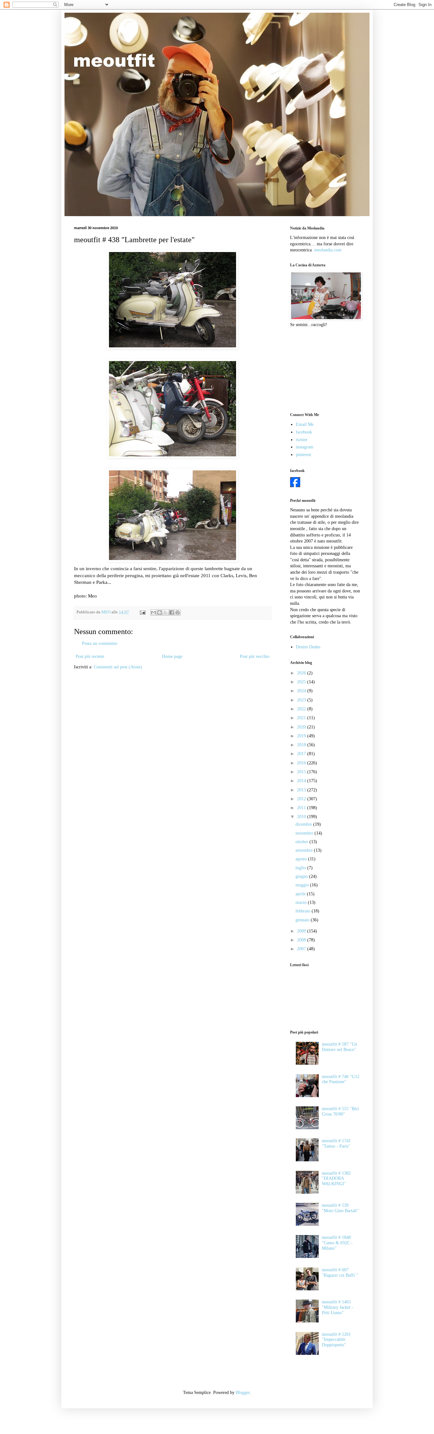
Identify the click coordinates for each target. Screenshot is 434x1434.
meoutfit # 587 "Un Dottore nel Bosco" (339, 1047)
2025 (302, 681)
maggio (302, 885)
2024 (302, 690)
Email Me (305, 424)
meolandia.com (328, 250)
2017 (302, 753)
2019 (302, 736)
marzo (301, 902)
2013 (302, 790)
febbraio (303, 911)
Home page (172, 656)
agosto (301, 859)
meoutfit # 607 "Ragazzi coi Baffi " (340, 1272)
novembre (305, 833)
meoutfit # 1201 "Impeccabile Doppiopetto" (336, 1340)
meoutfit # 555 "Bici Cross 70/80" (340, 1111)
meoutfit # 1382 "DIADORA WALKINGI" (336, 1178)
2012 (302, 798)
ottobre (302, 841)
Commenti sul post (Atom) (118, 667)
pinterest (303, 454)
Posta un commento (99, 643)
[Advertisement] (322, 369)
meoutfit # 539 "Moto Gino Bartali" (340, 1208)
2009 (302, 931)
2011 (302, 807)
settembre (304, 850)
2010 (302, 816)
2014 (302, 780)
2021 (302, 717)
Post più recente (90, 656)
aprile (301, 893)
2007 (302, 948)
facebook (304, 432)
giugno (302, 876)
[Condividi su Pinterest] (177, 612)
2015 (302, 771)
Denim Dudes (308, 647)
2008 (302, 940)
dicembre (304, 824)
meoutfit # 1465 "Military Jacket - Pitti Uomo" (337, 1307)
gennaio (303, 920)
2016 (302, 763)
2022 (302, 709)
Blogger (243, 1392)
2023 (302, 700)
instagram (304, 447)
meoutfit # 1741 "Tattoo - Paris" (336, 1143)
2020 (302, 727)
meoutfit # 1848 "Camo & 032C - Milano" (337, 1243)
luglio (301, 867)
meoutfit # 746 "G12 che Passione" (340, 1079)
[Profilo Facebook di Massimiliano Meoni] (295, 485)
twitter (302, 439)
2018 (302, 744)
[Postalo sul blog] (159, 612)
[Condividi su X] (165, 612)
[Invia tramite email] (153, 612)
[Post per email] (142, 612)
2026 (302, 673)
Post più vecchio (254, 656)
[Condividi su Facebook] (171, 612)
